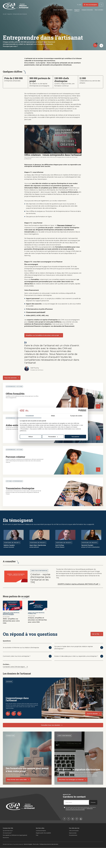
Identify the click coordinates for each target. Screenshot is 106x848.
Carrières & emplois (41, 830)
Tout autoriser (75, 436)
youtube (80, 818)
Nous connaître (99, 9)
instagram (76, 818)
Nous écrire (6, 837)
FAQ (37, 835)
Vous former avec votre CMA (17, 779)
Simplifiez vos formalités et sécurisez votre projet (42, 335)
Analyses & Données (87, 9)
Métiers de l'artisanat (59, 9)
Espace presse (72, 833)
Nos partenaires (73, 835)
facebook (64, 818)
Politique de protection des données (48, 844)
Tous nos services (10, 378)
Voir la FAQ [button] (95, 634)
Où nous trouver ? (7, 833)
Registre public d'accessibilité (43, 833)
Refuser (31, 436)
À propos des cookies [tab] (76, 415)
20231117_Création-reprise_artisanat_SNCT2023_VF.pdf (78, 584)
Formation (69, 9)
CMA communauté (74, 830)
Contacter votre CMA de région (14, 667)
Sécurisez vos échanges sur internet (71, 779)
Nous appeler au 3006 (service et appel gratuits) (15, 835)
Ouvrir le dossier (92, 713)
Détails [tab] (53, 415)
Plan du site (36, 844)
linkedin (72, 818)
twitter (68, 818)
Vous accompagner (91, 4)
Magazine (77, 9)
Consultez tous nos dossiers (50, 725)
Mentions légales (28, 844)
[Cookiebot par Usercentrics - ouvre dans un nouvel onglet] (79, 410)
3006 (80, 4)
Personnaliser (52, 436)
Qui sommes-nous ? (8, 830)
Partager (101, 45)
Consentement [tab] (30, 415)
